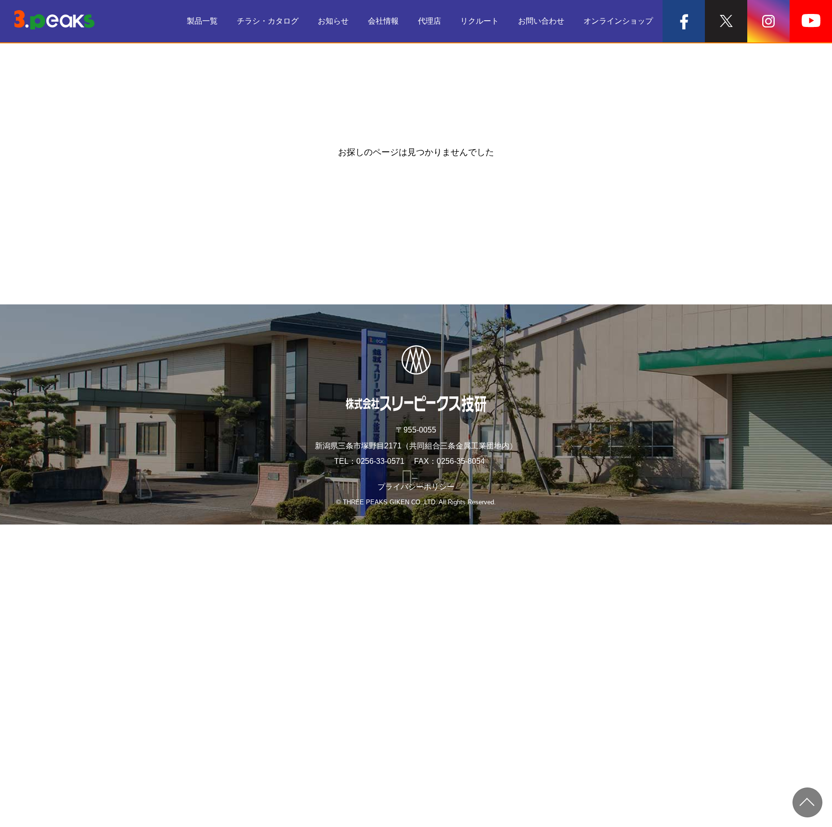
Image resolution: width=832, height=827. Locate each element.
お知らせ (333, 21)
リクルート (479, 21)
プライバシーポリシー (416, 487)
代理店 (429, 21)
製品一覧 (202, 21)
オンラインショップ (618, 21)
